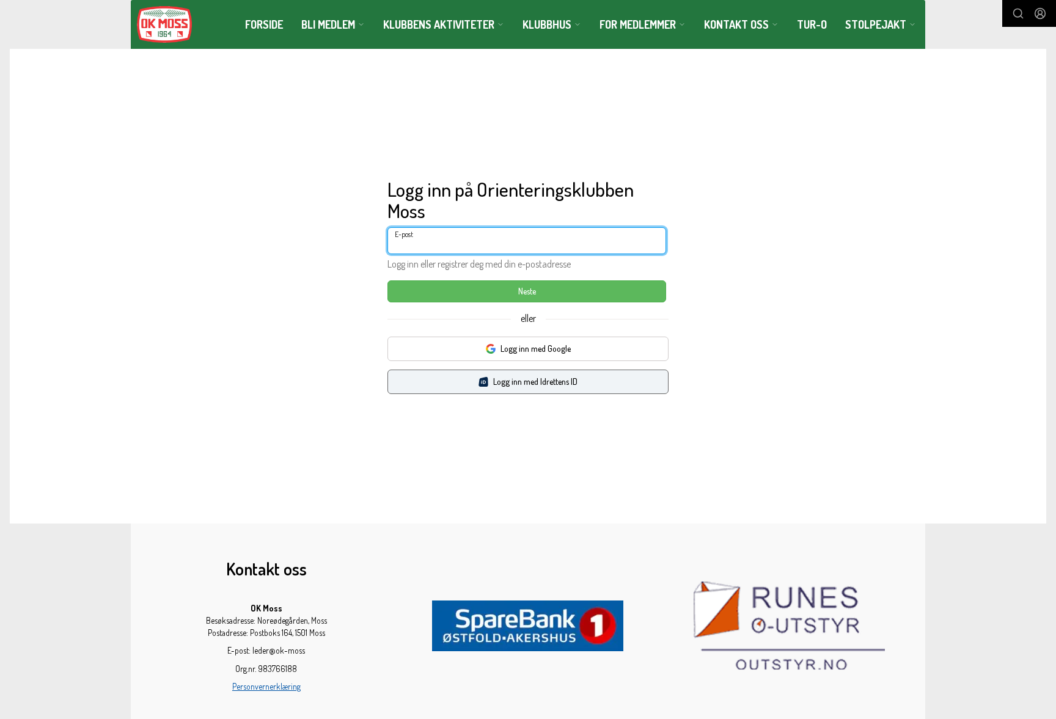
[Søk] (1018, 13)
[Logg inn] (1040, 13)
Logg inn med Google (536, 348)
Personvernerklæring (266, 686)
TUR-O (812, 24)
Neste (527, 291)
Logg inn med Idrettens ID (535, 381)
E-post (404, 234)
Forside (264, 24)
